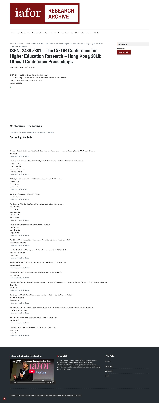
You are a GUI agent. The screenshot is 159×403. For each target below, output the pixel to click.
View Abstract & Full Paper (20, 156)
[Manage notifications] (4, 398)
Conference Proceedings (40, 33)
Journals (53, 33)
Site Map (97, 33)
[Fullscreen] (53, 382)
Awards (107, 376)
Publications (108, 366)
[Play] (12, 382)
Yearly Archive (62, 33)
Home (13, 33)
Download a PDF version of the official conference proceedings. (32, 132)
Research (107, 361)
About (89, 33)
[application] (32, 371)
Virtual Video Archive (77, 33)
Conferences (108, 371)
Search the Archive (23, 33)
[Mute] (50, 382)
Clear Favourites (124, 52)
